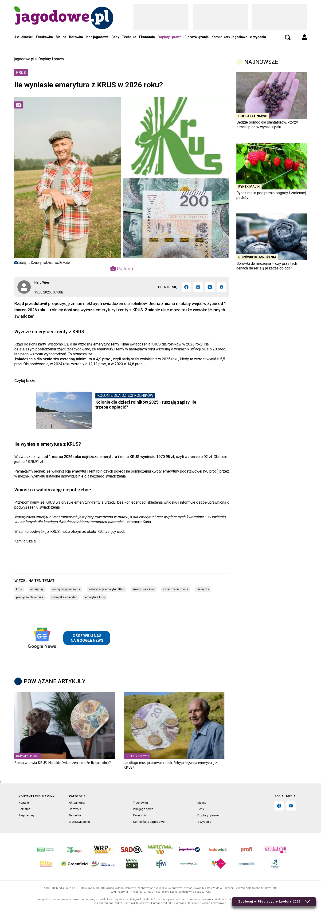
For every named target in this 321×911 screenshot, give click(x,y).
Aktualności (23, 37)
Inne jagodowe (97, 37)
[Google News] (68, 638)
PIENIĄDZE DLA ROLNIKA (29, 597)
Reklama (24, 809)
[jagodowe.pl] (63, 24)
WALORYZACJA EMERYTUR (66, 589)
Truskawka (44, 37)
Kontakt (24, 802)
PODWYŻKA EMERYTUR (64, 597)
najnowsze (261, 62)
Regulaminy (26, 815)
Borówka (76, 37)
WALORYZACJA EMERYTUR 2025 (106, 589)
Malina (61, 37)
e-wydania (258, 37)
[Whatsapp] (210, 287)
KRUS (19, 589)
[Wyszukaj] (287, 37)
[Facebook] (186, 287)
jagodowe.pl (24, 59)
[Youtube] (291, 806)
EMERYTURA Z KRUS (144, 589)
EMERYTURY (36, 589)
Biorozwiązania (196, 37)
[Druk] (221, 287)
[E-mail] (198, 287)
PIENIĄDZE (203, 589)
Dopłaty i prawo (170, 37)
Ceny (115, 37)
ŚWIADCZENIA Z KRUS (175, 589)
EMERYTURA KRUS (95, 597)
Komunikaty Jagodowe (229, 37)
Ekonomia (147, 37)
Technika (129, 37)
